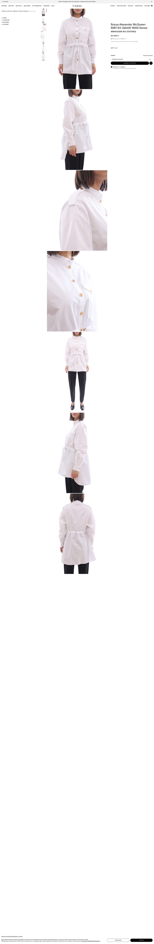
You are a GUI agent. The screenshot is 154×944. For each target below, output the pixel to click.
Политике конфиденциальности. (90, 941)
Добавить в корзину (130, 63)
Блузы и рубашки (23, 11)
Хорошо (141, 940)
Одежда (15, 11)
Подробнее (118, 940)
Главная (3, 11)
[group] (77, 1)
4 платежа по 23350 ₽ (118, 39)
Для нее (9, 11)
